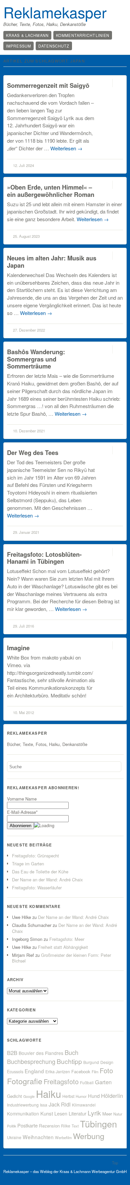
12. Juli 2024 (23, 165)
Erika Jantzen (57, 1072)
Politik (11, 1125)
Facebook (80, 1071)
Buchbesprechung (31, 1061)
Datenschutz (53, 46)
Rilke (65, 1125)
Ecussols (15, 1071)
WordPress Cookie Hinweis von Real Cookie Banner (62, 1181)
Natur (117, 1113)
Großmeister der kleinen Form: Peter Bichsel (61, 958)
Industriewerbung (23, 1105)
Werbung (88, 1135)
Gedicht (14, 1096)
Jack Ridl (60, 1104)
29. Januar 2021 (26, 532)
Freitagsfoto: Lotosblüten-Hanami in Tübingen (44, 558)
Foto (106, 1070)
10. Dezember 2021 (29, 430)
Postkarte (27, 1125)
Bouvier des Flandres (41, 1053)
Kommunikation (23, 1113)
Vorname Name (22, 799)
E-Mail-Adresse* (22, 812)
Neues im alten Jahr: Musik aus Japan (51, 261)
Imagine (18, 647)
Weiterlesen (66, 148)
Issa (43, 1105)
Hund (94, 1095)
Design (106, 1062)
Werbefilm (63, 1137)
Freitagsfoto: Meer (66, 939)
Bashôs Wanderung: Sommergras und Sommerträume (36, 359)
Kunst (46, 1113)
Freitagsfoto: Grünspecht (35, 855)
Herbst (68, 1096)
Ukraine (14, 1137)
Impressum (18, 46)
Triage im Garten (28, 863)
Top (115, 1162)
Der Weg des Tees (32, 452)
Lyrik (94, 1112)
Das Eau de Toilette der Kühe (40, 871)
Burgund (91, 1062)
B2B (12, 1053)
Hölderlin (112, 1096)
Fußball (87, 1082)
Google (29, 1096)
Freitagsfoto (61, 1081)
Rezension (49, 1125)
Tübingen (98, 1123)
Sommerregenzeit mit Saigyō (48, 85)
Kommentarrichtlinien (82, 35)
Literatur (77, 1113)
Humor (81, 1096)
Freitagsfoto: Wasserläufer (37, 887)
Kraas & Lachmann (27, 35)
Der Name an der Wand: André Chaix (47, 879)
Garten (103, 1082)
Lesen (60, 1113)
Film (95, 1071)
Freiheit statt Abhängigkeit (63, 947)
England (34, 1071)
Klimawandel (84, 1105)
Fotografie (24, 1081)
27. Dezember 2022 (29, 330)
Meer (107, 1114)
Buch (71, 1052)
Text (75, 1125)
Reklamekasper (55, 12)
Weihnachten (38, 1136)
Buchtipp (69, 1061)
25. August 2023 (26, 236)
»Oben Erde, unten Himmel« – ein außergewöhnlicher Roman (50, 191)
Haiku (48, 1094)
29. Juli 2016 (23, 626)
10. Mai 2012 (23, 712)
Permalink (106, 83)
